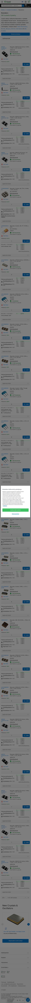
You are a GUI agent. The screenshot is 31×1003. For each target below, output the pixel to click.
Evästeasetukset (15, 513)
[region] (15, 501)
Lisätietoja (5, 505)
